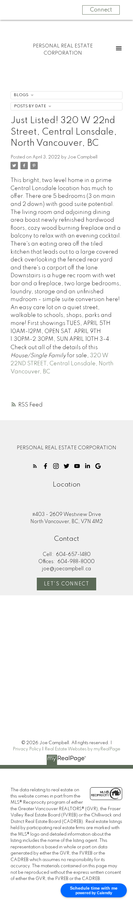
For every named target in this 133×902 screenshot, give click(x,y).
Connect (101, 10)
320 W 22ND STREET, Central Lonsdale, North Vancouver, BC (62, 364)
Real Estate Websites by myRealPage (82, 749)
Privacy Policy (27, 749)
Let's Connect (66, 584)
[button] (35, 466)
